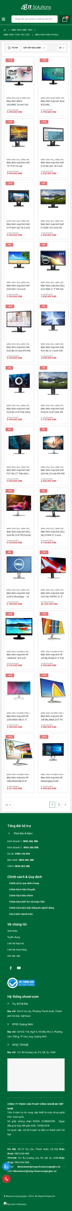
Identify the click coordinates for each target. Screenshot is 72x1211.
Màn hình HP (13, 652)
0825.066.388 (30, 841)
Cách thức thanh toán (21, 914)
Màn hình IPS (61, 282)
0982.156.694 (22, 853)
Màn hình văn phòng (31, 160)
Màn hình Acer (48, 98)
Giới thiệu (12, 931)
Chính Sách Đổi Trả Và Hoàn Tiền (27, 902)
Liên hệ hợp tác (15, 943)
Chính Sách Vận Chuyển (22, 889)
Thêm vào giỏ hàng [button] (27, 63)
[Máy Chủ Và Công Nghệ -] (36, 7)
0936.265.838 (30, 847)
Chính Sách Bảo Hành (21, 895)
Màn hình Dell (14, 160)
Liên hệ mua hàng (17, 949)
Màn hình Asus (14, 98)
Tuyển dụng (13, 937)
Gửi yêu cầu (13, 955)
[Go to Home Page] (5, 30)
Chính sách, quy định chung (24, 883)
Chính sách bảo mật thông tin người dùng (31, 908)
